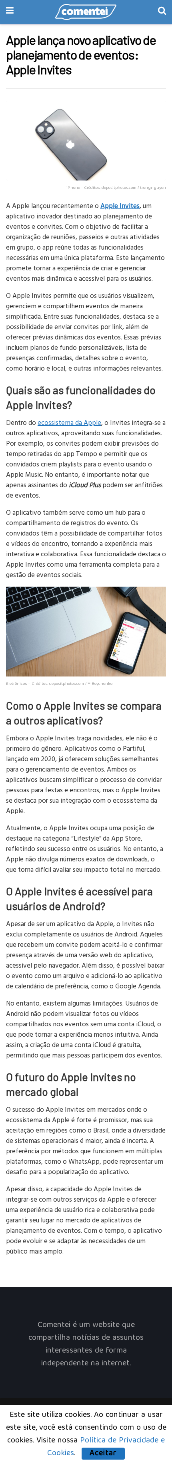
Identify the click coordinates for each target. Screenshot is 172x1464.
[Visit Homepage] (86, 12)
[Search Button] (162, 12)
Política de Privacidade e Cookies (106, 1447)
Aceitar (103, 1454)
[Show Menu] (10, 12)
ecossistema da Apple (69, 422)
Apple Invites (120, 205)
